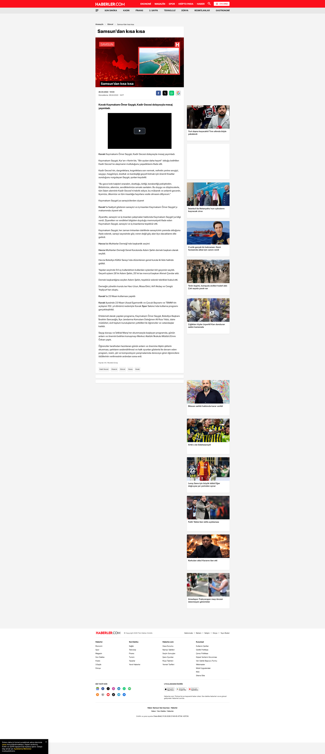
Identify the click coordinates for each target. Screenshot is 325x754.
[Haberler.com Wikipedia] (103, 695)
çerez (4, 744)
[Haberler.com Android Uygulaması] (181, 689)
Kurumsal (200, 642)
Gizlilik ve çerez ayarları (144, 716)
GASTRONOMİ (223, 10)
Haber (153, 711)
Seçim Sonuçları (168, 653)
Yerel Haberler (134, 664)
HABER (201, 4)
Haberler (99, 642)
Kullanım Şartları (202, 646)
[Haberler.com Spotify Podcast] (129, 689)
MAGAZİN (160, 4)
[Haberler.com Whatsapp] (124, 689)
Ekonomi (98, 646)
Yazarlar (132, 661)
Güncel (110, 24)
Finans (131, 653)
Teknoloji (132, 650)
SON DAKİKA (111, 10)
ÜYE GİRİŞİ (224, 4)
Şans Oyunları (168, 657)
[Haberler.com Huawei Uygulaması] (193, 689)
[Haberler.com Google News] (97, 689)
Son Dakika (99, 657)
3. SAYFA (153, 10)
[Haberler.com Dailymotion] (124, 695)
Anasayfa (99, 24)
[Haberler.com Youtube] (108, 695)
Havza (130, 369)
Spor (97, 650)
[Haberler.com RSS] (97, 695)
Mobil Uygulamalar (203, 668)
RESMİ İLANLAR (202, 10)
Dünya (98, 668)
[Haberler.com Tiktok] (113, 695)
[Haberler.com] (108, 633)
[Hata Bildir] (158, 716)
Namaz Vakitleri (168, 650)
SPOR (172, 4)
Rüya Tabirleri (167, 661)
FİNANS (139, 10)
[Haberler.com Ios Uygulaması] (169, 689)
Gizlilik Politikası (202, 650)
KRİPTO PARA (185, 4)
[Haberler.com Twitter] (108, 689)
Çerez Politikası (202, 653)
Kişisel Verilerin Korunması (206, 657)
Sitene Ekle (200, 675)
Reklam (198, 633)
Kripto (97, 661)
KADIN (126, 10)
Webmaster (200, 664)
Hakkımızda (188, 633)
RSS (197, 672)
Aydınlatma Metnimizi (22, 749)
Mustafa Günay (113, 363)
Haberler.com (168, 642)
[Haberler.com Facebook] (103, 689)
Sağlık (131, 646)
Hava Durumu (167, 646)
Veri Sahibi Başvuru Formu (206, 661)
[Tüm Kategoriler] (97, 10)
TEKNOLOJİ (169, 10)
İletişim (207, 633)
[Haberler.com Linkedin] (119, 689)
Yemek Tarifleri (168, 664)
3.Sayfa (98, 664)
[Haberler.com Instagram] (113, 689)
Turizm (131, 657)
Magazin (98, 653)
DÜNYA (184, 10)
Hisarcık (114, 369)
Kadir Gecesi (104, 369)
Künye (215, 633)
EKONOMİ (145, 4)
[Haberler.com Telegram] (119, 695)
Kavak (137, 369)
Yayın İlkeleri (225, 633)
